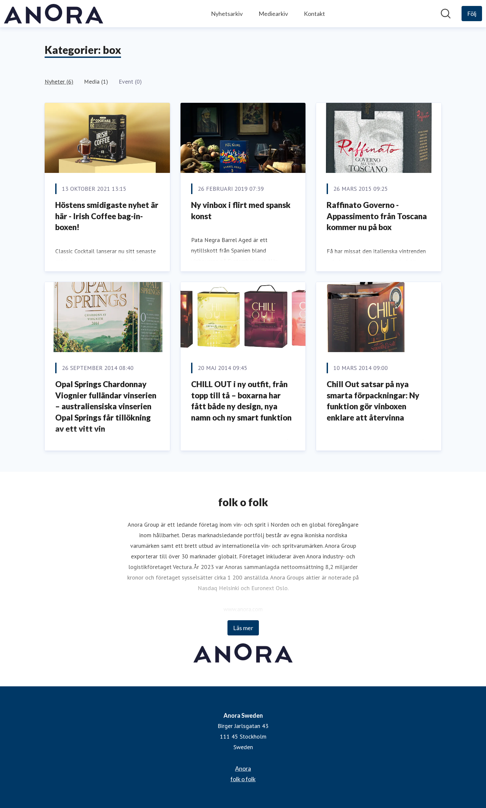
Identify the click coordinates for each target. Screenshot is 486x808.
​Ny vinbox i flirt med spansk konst (241, 210)
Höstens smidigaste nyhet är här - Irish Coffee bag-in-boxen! (106, 216)
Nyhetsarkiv (227, 13)
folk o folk (243, 779)
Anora (243, 768)
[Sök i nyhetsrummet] (445, 13)
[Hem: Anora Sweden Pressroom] (53, 13)
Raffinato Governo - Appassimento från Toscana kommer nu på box (377, 216)
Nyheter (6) (59, 81)
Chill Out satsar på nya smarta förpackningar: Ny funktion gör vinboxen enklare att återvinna (373, 400)
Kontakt (314, 13)
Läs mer (243, 627)
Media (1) (96, 81)
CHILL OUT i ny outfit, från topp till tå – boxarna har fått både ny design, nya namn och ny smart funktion (241, 400)
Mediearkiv (273, 13)
